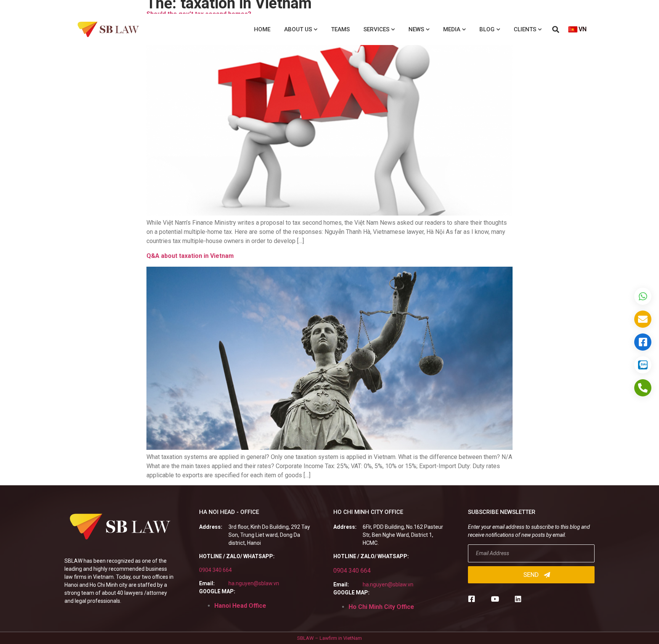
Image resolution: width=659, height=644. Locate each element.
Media (451, 29)
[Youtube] (494, 598)
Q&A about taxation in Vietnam (190, 255)
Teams (340, 29)
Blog (487, 29)
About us (298, 29)
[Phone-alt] (642, 387)
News (416, 29)
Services (376, 29)
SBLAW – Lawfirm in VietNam (329, 638)
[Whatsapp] (642, 296)
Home (262, 29)
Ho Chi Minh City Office (381, 606)
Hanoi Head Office (240, 605)
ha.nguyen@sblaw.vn (253, 583)
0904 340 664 (215, 570)
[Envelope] (642, 319)
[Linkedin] (518, 598)
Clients (525, 29)
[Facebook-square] (471, 598)
